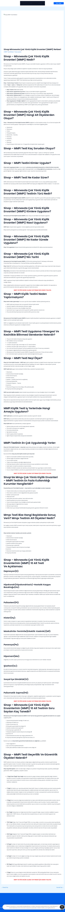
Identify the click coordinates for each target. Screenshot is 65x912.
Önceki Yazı (4, 887)
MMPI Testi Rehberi (9, 52)
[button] (59, 3)
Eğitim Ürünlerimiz (25, 3)
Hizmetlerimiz (35, 3)
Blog (43, 3)
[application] (39, 3)
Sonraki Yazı (60, 887)
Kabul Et (62, 907)
